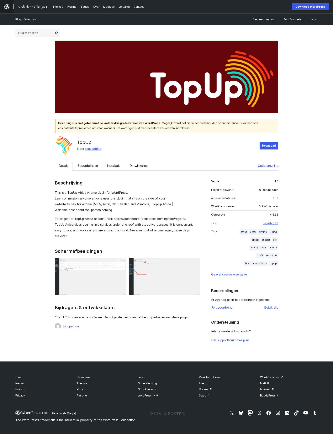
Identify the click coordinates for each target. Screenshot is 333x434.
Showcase (83, 377)
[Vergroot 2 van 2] (195, 263)
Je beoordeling (221, 307)
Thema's (82, 383)
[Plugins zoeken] (56, 33)
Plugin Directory (25, 19)
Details (63, 166)
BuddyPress (269, 395)
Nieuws (20, 383)
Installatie (113, 166)
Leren (141, 377)
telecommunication (256, 263)
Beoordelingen (87, 166)
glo (275, 239)
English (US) (270, 223)
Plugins (81, 389)
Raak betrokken (209, 377)
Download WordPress (310, 6)
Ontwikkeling (139, 166)
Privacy (20, 395)
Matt (264, 383)
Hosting (20, 389)
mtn (264, 247)
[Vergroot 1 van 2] (121, 263)
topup (273, 263)
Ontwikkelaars (147, 389)
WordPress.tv (148, 395)
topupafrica (93, 149)
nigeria (273, 247)
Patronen (82, 395)
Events (203, 383)
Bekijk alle (271, 307)
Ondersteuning (268, 166)
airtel (253, 231)
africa (244, 231)
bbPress (267, 389)
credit (255, 239)
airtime (263, 231)
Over (18, 377)
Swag (204, 395)
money (254, 247)
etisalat (266, 239)
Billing (273, 231)
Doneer (205, 389)
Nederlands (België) (64, 413)
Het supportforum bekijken (230, 340)
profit (260, 255)
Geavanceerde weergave (229, 274)
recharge (271, 255)
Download (269, 145)
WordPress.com (271, 377)
